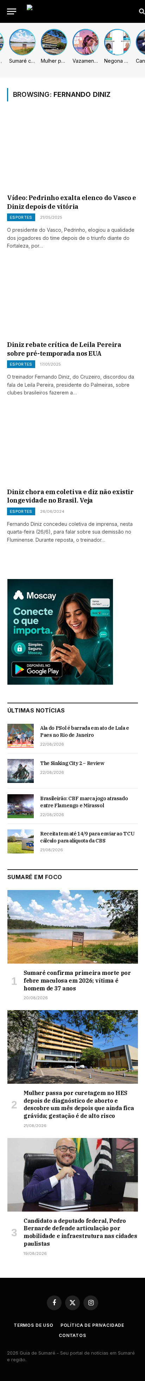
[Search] (141, 11)
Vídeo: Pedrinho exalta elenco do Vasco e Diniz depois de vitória (71, 202)
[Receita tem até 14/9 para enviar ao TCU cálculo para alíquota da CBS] (20, 841)
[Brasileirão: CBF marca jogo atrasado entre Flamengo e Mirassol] (20, 806)
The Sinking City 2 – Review (72, 763)
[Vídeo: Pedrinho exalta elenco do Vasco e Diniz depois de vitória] (72, 152)
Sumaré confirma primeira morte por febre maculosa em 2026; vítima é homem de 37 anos (77, 980)
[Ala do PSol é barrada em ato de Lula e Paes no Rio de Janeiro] (20, 736)
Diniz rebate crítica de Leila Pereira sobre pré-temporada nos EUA (64, 349)
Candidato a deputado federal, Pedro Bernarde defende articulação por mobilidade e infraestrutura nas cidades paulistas (80, 1232)
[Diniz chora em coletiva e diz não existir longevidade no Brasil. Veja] (72, 446)
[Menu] (11, 11)
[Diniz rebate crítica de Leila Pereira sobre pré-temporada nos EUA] (72, 299)
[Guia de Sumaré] (79, 11)
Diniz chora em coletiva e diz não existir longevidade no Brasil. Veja (70, 496)
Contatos (72, 1335)
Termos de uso (33, 1325)
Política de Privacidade (92, 1325)
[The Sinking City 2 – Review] (20, 771)
